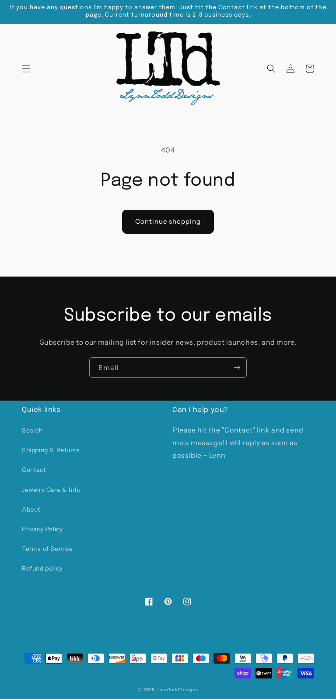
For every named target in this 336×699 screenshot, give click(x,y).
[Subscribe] (236, 367)
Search (32, 430)
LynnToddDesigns (178, 689)
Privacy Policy (42, 529)
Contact (34, 470)
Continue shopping (168, 221)
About (31, 509)
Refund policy (42, 568)
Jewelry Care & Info (51, 490)
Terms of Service (47, 549)
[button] (26, 68)
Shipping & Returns (51, 450)
